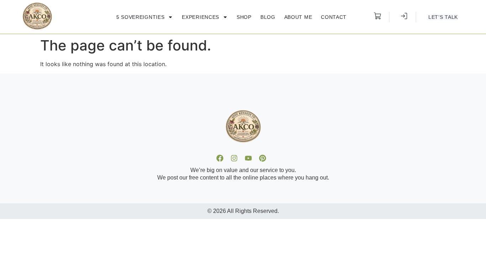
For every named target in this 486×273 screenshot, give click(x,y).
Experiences (200, 17)
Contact (334, 17)
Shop (244, 17)
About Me (298, 17)
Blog (267, 17)
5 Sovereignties (140, 17)
